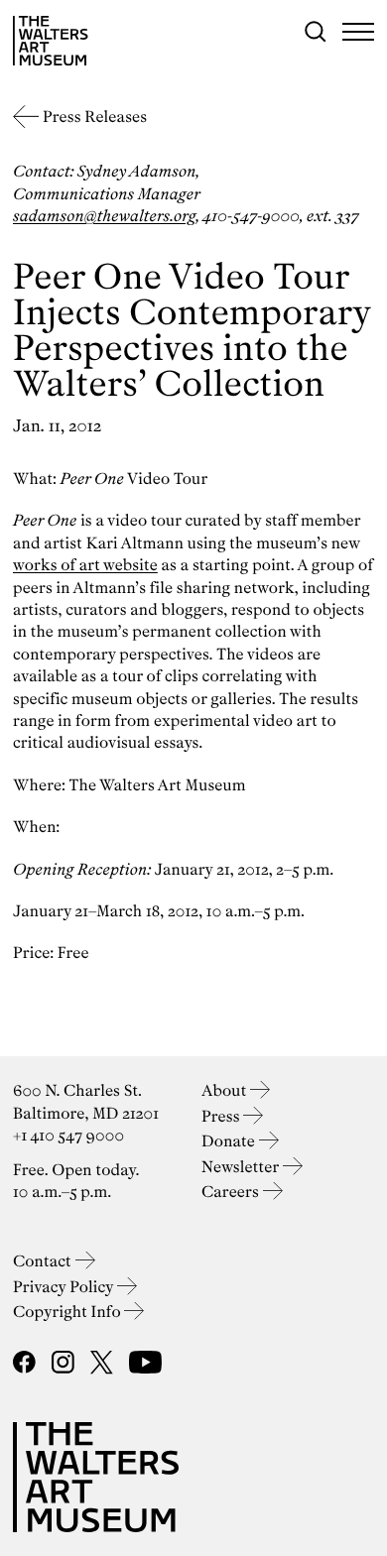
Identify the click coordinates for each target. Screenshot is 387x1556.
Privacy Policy (65, 1286)
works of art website (85, 564)
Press (222, 1116)
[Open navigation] (358, 32)
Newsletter (242, 1166)
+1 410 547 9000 (68, 1135)
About (225, 1090)
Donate (230, 1141)
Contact (44, 1261)
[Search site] (315, 32)
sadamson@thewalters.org (104, 215)
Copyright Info (68, 1311)
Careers (232, 1191)
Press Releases (95, 116)
